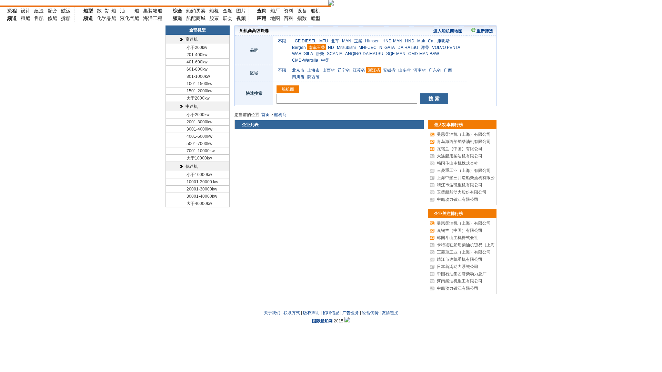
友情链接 (390, 312)
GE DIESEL (306, 41)
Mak (421, 41)
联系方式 (291, 312)
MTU (323, 41)
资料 (288, 10)
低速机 (191, 166)
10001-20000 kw (202, 181)
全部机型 (197, 30)
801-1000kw (198, 76)
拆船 (66, 18)
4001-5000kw (199, 136)
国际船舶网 (322, 321)
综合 (177, 10)
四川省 (298, 76)
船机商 (288, 89)
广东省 (435, 70)
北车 (335, 41)
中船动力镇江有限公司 (454, 199)
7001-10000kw (201, 150)
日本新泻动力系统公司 (454, 266)
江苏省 (359, 70)
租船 (25, 18)
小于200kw (197, 47)
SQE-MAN (395, 53)
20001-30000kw (202, 189)
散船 (106, 10)
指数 (302, 18)
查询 (262, 10)
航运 (66, 10)
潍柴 (425, 47)
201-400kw (197, 54)
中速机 (191, 106)
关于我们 (272, 312)
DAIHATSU (408, 47)
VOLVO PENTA (446, 47)
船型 (88, 10)
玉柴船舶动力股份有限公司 (458, 192)
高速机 (191, 39)
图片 (241, 10)
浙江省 (374, 70)
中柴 (325, 60)
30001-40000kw (202, 196)
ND (331, 47)
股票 (214, 18)
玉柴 (358, 41)
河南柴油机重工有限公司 (456, 281)
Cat (431, 41)
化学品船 (106, 18)
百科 (288, 18)
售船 (39, 18)
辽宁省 (344, 70)
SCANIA (334, 53)
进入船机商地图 (447, 31)
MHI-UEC (368, 47)
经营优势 (370, 312)
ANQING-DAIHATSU (364, 53)
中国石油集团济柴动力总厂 (458, 273)
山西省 (328, 70)
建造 (39, 10)
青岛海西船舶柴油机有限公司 (460, 141)
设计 (25, 10)
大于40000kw (199, 203)
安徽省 (389, 70)
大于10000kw (199, 158)
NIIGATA (387, 47)
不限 (282, 41)
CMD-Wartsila (305, 60)
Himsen (372, 41)
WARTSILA (302, 53)
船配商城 (195, 18)
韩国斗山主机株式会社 (454, 163)
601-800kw (197, 69)
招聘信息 (331, 312)
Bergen (299, 47)
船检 (214, 10)
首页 (265, 114)
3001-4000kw (199, 129)
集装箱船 (152, 10)
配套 (52, 10)
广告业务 (350, 312)
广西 (448, 70)
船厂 (275, 10)
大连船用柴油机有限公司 (456, 156)
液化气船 (129, 18)
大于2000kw (198, 98)
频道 (12, 18)
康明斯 (443, 41)
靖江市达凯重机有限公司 (456, 185)
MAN (346, 41)
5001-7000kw (199, 143)
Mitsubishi (346, 47)
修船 (52, 18)
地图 (275, 18)
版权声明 (311, 312)
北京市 (298, 70)
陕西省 (313, 76)
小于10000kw (199, 174)
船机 (315, 10)
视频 (241, 18)
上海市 (313, 70)
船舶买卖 (195, 10)
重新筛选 (485, 31)
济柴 (320, 53)
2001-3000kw (199, 122)
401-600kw (197, 62)
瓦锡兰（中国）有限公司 (456, 148)
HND (409, 41)
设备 (302, 10)
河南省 (419, 70)
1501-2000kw (199, 91)
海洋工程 (152, 18)
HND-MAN (392, 41)
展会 (227, 18)
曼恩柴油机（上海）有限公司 (460, 134)
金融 (227, 10)
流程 (12, 10)
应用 (262, 18)
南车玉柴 (317, 47)
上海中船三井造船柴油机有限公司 (464, 177)
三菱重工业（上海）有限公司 (460, 170)
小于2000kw (198, 114)
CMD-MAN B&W (423, 53)
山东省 (404, 70)
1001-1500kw (199, 83)
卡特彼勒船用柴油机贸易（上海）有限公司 (472, 244)
